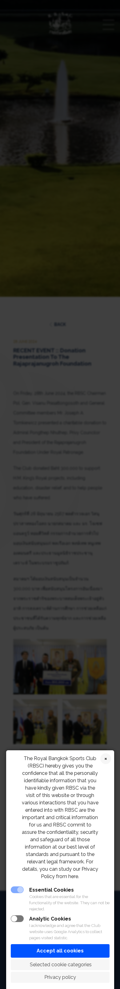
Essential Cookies (51, 890)
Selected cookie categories (60, 964)
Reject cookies (105, 758)
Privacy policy (60, 977)
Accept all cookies (60, 951)
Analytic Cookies (50, 919)
